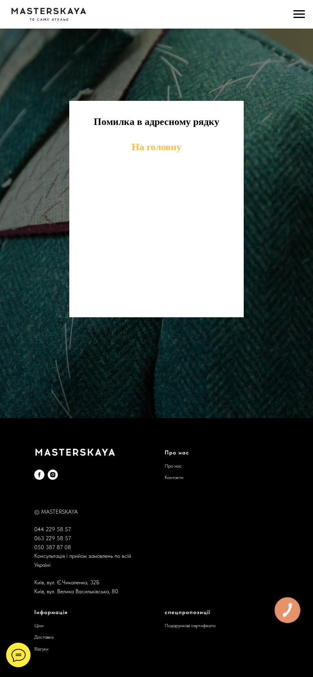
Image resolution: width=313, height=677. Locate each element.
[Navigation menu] (299, 14)
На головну (156, 276)
